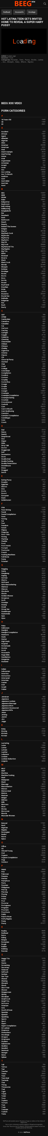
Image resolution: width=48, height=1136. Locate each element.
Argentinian (5, 161)
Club (3, 364)
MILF (3, 769)
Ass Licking (5, 172)
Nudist (4, 834)
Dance (3, 432)
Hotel (3, 650)
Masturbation (6, 786)
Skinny (3, 994)
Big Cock (4, 244)
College (4, 368)
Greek (3, 607)
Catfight (4, 333)
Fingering (4, 532)
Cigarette (5, 351)
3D (2, 122)
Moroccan (5, 811)
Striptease (5, 1039)
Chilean (4, 344)
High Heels (5, 641)
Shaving (4, 981)
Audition (4, 176)
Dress (3, 468)
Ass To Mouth (6, 174)
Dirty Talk (5, 445)
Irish (3, 685)
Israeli (3, 687)
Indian (3, 669)
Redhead (6, 12)
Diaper (3, 441)
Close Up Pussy (7, 360)
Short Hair (5, 988)
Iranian (4, 682)
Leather (4, 752)
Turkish (4, 1112)
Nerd (3, 825)
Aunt (3, 179)
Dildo (3, 443)
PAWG (3, 870)
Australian (5, 181)
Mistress (4, 804)
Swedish (4, 1048)
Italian (3, 689)
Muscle (4, 813)
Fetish (3, 528)
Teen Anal (5, 1078)
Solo (3, 1008)
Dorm (3, 457)
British (4, 292)
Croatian (4, 400)
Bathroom (5, 220)
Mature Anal (6, 791)
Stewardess (6, 1032)
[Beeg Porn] (24, 4)
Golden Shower (7, 596)
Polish (3, 899)
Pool (3, 901)
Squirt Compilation (8, 1026)
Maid (3, 778)
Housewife (19, 12)
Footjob (4, 548)
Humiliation (5, 657)
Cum (3, 407)
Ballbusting (5, 209)
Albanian (4, 138)
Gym (3, 616)
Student (4, 1041)
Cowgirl (4, 391)
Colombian (5, 371)
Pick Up (4, 890)
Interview (5, 680)
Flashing (4, 539)
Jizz (3, 719)
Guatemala (5, 614)
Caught (4, 335)
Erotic (3, 491)
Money (4, 809)
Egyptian (4, 484)
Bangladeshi (6, 211)
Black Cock (5, 262)
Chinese (4, 346)
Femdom (4, 525)
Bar (2, 213)
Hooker (4, 648)
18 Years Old (6, 120)
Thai (3, 1083)
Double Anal (5, 459)
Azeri (3, 185)
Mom (3, 807)
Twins (3, 1114)
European (5, 496)
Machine (4, 773)
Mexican (4, 795)
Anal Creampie (7, 152)
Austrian (4, 183)
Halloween (5, 628)
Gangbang (5, 573)
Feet (3, 523)
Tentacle (4, 1080)
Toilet (3, 1096)
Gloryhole (5, 591)
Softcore (5, 1003)
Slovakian (5, 997)
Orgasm (4, 855)
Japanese (5, 699)
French (4, 552)
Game (3, 571)
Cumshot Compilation (10, 416)
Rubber (4, 947)
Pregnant (5, 908)
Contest (4, 377)
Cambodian (5, 319)
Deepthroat (5, 437)
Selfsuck (4, 972)
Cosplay (4, 380)
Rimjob (4, 940)
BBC (3, 193)
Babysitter (5, 202)
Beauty (4, 224)
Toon (3, 1098)
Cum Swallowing (7, 411)
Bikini (3, 253)
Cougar (4, 384)
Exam (3, 498)
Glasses (4, 589)
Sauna (3, 963)
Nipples (4, 830)
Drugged (4, 470)
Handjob (4, 630)
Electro (4, 487)
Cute (3, 420)
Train (3, 1107)
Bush (3, 305)
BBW (3, 195)
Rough (3, 944)
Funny (3, 559)
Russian (4, 951)
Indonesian (5, 671)
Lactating (5, 743)
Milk (3, 802)
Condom (4, 375)
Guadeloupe (6, 611)
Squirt (3, 1023)
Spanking (4, 1017)
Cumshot (5, 413)
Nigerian (4, 828)
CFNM (3, 317)
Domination (5, 454)
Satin (3, 961)
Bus (2, 303)
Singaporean (6, 992)
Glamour (4, 587)
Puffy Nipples (6, 919)
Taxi (3, 1069)
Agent (3, 136)
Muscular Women (8, 816)
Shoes (3, 985)
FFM (3, 508)
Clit (2, 357)
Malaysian (5, 780)
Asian (3, 167)
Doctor (4, 448)
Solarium (4, 1006)
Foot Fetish (6, 546)
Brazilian (4, 287)
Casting (4, 330)
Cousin (4, 389)
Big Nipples (5, 249)
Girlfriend (5, 582)
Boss (3, 278)
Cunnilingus (5, 418)
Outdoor (4, 862)
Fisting (4, 537)
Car (2, 326)
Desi (3, 439)
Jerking (4, 715)
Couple (4, 386)
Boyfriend (5, 285)
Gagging (4, 569)
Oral (3, 853)
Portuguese (6, 905)
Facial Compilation (8, 514)
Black (3, 260)
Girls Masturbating (8, 585)
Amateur (4, 145)
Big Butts (5, 240)
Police (3, 896)
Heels (3, 637)
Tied (3, 1089)
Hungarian (5, 659)
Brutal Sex (5, 296)
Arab (3, 158)
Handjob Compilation (9, 632)
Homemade (5, 646)
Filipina (4, 530)
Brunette (4, 294)
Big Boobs (5, 235)
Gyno (3, 618)
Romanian (5, 942)
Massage (4, 784)
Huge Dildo (5, 655)
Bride (3, 289)
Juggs (3, 721)
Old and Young (6, 851)
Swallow (4, 1046)
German (4, 578)
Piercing (4, 892)
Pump (3, 921)
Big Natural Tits (7, 247)
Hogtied (4, 644)
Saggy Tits (5, 958)
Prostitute (5, 912)
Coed (3, 366)
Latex (3, 745)
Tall (2, 1065)
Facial (3, 512)
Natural (4, 823)
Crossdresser (6, 402)
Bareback (5, 215)
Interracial (5, 678)
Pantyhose (5, 881)
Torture (4, 1103)
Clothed (4, 362)
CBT (3, 315)
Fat (2, 521)
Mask (3, 782)
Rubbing (4, 949)
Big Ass (30, 62)
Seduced (4, 970)
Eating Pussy (6, 480)
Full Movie (5, 557)
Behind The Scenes (8, 227)
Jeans (3, 712)
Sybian (3, 1057)
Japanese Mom (7, 706)
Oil (2, 849)
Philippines (5, 887)
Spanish (4, 1015)
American (5, 147)
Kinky (3, 729)
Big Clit (4, 242)
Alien (3, 143)
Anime (3, 156)
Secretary (5, 967)
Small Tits (5, 1001)
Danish (4, 434)
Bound (3, 283)
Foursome (5, 550)
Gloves (4, 593)
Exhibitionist (6, 500)
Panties (4, 878)
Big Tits (4, 251)
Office (3, 846)
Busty (3, 307)
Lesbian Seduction (8, 759)
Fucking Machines (8, 555)
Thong (3, 1085)
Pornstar (4, 903)
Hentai (4, 639)
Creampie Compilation (10, 395)
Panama (4, 876)
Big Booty (5, 238)
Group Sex (5, 609)
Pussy (27, 60)
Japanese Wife (7, 710)
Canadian (5, 324)
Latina (40, 60)
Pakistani (5, 874)
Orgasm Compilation (9, 858)
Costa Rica (5, 382)
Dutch (3, 472)
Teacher (4, 1071)
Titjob (3, 1094)
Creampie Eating (7, 398)
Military (4, 800)
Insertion (5, 674)
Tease (3, 1074)
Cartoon (4, 328)
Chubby (4, 348)
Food (3, 543)
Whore (23, 62)
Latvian (4, 750)
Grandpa (4, 602)
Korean (4, 736)
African (4, 134)
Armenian (5, 163)
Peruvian (14, 60)
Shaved (4, 979)
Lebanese (5, 754)
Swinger (4, 1053)
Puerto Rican (6, 917)
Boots (3, 276)
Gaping (4, 576)
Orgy (3, 860)
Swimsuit (5, 1050)
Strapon (4, 1037)
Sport (3, 1021)
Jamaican (5, 697)
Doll (2, 452)
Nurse (3, 837)
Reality (4, 931)
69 (2, 124)
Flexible (4, 541)
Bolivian (4, 269)
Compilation (6, 373)
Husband (4, 662)
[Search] (44, 3)
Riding (3, 938)
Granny (4, 605)
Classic (4, 355)
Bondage (32, 12)
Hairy (17, 62)
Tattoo (4, 1067)
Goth (3, 600)
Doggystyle (5, 450)
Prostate (5, 910)
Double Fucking (7, 461)
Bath (3, 218)
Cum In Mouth (6, 409)
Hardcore (5, 635)
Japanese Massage (8, 703)
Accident (4, 132)
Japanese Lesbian (8, 701)
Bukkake (4, 298)
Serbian (4, 974)
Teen (21, 60)
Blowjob (10, 62)
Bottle (3, 280)
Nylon (3, 839)
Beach (3, 222)
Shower (4, 990)
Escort (4, 493)
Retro (3, 935)
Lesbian (4, 757)
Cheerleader (6, 342)
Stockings (5, 1035)
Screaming (5, 965)
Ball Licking (5, 206)
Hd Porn (27, 1132)
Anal (3, 150)
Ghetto (4, 580)
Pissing (4, 894)
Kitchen (4, 733)
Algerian (4, 141)
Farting (4, 519)
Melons (4, 793)
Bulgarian (5, 300)
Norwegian (5, 832)
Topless (4, 1100)
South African (6, 1010)
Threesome (5, 1087)
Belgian (4, 229)
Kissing (4, 731)
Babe (3, 200)
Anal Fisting (5, 154)
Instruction (5, 676)
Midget (4, 798)
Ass (4, 62)
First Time (5, 534)
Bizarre (4, 258)
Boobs (33, 60)
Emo (3, 489)
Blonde (4, 265)
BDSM (3, 197)
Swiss (3, 1055)
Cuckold (4, 404)
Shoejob (4, 983)
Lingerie (4, 761)
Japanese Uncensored (10, 708)
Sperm (3, 1019)
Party (3, 883)
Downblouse (6, 466)
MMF (3, 771)
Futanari (4, 561)
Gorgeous (5, 598)
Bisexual (4, 256)
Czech (3, 422)
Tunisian (4, 1109)
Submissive (5, 1044)
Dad (2, 430)
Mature (4, 789)
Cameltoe (5, 321)
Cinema (4, 353)
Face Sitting (6, 510)
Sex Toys (4, 976)
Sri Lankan (5, 1028)
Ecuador (4, 482)
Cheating (4, 339)
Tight (3, 1092)
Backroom (5, 204)
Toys (3, 1105)
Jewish (4, 717)
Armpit (4, 165)
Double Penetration (9, 463)
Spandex (4, 1012)
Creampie (5, 393)
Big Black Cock (7, 233)
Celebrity (4, 337)
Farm (3, 517)
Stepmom (5, 1030)
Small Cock (5, 999)
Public (3, 914)
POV (3, 872)
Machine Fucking (7, 775)
